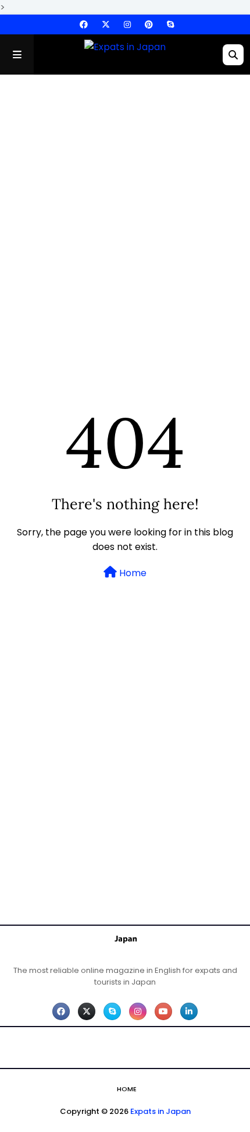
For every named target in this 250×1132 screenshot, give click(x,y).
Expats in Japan (160, 1111)
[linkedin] (189, 1011)
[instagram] (127, 24)
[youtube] (163, 1011)
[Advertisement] (125, 218)
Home (132, 573)
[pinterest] (149, 24)
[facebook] (84, 24)
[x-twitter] (106, 24)
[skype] (169, 24)
